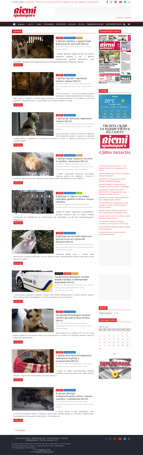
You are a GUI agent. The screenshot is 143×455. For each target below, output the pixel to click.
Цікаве (79, 193)
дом (73, 204)
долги (57, 247)
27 (114, 345)
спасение (59, 407)
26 (109, 345)
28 (118, 345)
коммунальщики (61, 404)
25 (105, 345)
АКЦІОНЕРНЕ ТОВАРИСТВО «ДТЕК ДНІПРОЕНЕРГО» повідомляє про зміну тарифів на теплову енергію (61, 2)
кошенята (88, 84)
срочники (69, 250)
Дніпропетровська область (64, 326)
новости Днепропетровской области (72, 288)
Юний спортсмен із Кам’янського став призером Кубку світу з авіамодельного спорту (113, 168)
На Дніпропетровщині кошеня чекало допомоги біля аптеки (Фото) (73, 317)
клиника (65, 166)
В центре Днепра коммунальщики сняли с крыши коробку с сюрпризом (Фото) (74, 396)
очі (61, 86)
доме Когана (79, 204)
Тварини (58, 49)
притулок (78, 126)
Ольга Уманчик (60, 126)
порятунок (70, 169)
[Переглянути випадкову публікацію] (129, 24)
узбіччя (64, 49)
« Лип (114, 354)
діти (85, 323)
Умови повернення (38, 438)
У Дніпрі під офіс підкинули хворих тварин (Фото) (71, 79)
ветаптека (70, 323)
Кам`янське (83, 285)
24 (100, 345)
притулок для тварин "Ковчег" (72, 86)
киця (78, 326)
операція (65, 328)
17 (100, 342)
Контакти (72, 24)
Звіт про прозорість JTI (49, 440)
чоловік (70, 290)
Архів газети (61, 24)
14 (118, 339)
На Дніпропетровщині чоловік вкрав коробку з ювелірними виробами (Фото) (72, 279)
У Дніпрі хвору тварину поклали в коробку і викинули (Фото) (74, 160)
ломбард (57, 288)
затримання (70, 285)
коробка (87, 46)
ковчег (82, 46)
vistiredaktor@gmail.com (44, 452)
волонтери (70, 46)
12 (109, 339)
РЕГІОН (79, 38)
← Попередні (19, 430)
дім (76, 124)
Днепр (69, 204)
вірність (76, 323)
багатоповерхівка (72, 364)
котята (75, 404)
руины (86, 207)
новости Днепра (88, 247)
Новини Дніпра (70, 38)
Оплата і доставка (22, 438)
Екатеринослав (60, 207)
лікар (77, 166)
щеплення (59, 129)
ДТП (74, 326)
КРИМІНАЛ (59, 273)
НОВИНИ (59, 38)
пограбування (59, 290)
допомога (70, 84)
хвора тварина (83, 169)
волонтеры (76, 244)
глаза (82, 244)
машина (89, 326)
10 (100, 339)
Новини (21, 24)
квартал (74, 207)
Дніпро (77, 46)
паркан (64, 169)
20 (114, 342)
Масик (80, 247)
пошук (85, 366)
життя (76, 84)
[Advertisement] (93, 10)
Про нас (81, 24)
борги (69, 164)
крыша (80, 404)
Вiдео (39, 24)
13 (114, 339)
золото (77, 285)
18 (105, 342)
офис (57, 86)
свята (76, 169)
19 (109, 342)
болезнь (69, 244)
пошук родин (70, 126)
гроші (81, 323)
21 (118, 342)
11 (105, 339)
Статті (30, 24)
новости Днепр (88, 404)
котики (91, 124)
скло (65, 290)
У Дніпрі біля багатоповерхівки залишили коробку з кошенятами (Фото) (73, 358)
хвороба (84, 86)
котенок (75, 247)
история (68, 207)
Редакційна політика (95, 24)
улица (90, 207)
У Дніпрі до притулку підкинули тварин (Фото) (74, 120)
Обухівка (58, 328)
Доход (86, 204)
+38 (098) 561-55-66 (44, 450)
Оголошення (49, 24)
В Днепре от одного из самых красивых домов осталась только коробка (75, 199)
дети (86, 244)
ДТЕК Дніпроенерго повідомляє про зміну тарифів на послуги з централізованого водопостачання (113, 205)
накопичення (84, 166)
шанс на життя (86, 126)
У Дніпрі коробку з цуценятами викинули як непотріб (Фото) (73, 42)
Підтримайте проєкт (114, 24)
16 (128, 339)
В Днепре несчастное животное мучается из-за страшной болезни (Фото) (74, 239)
